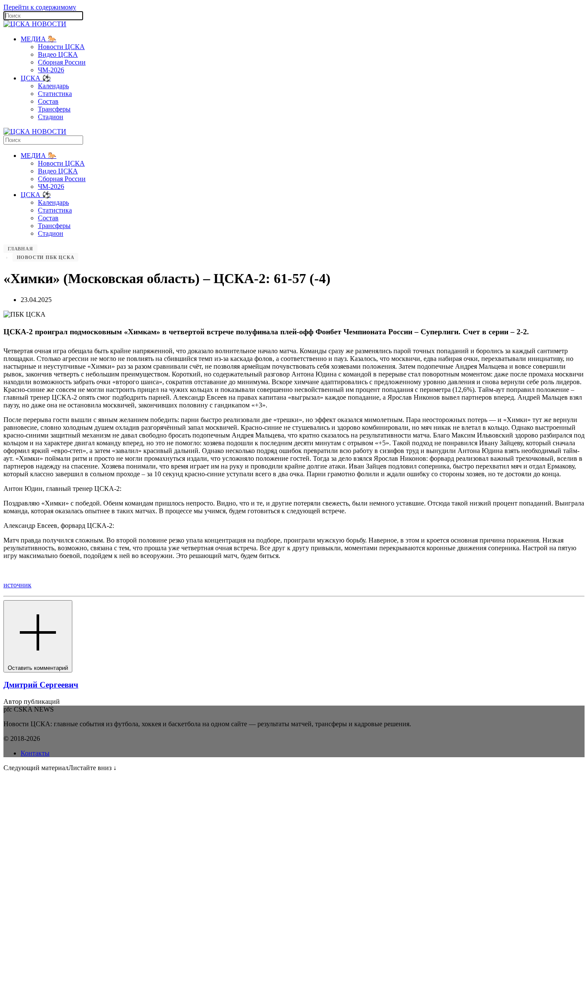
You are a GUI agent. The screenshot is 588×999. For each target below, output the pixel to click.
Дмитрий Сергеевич (40, 684)
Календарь (53, 85)
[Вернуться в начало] (34, 24)
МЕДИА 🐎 (38, 39)
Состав (48, 101)
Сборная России (62, 62)
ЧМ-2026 (51, 70)
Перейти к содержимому (39, 7)
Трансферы (54, 109)
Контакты (35, 753)
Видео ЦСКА (58, 54)
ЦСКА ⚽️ (36, 78)
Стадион (50, 116)
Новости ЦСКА (61, 46)
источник (17, 585)
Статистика (55, 93)
